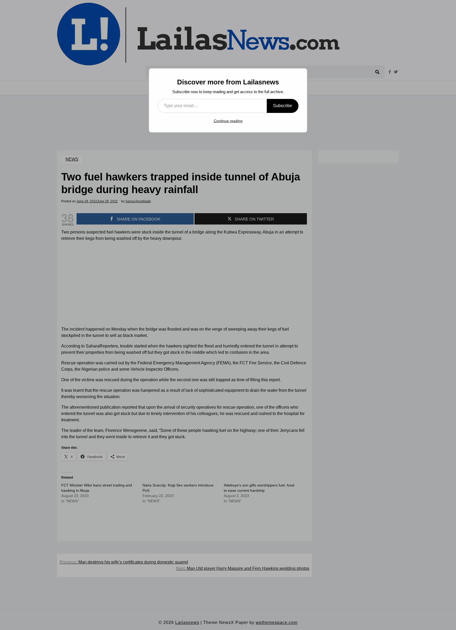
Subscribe (282, 105)
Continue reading (228, 121)
